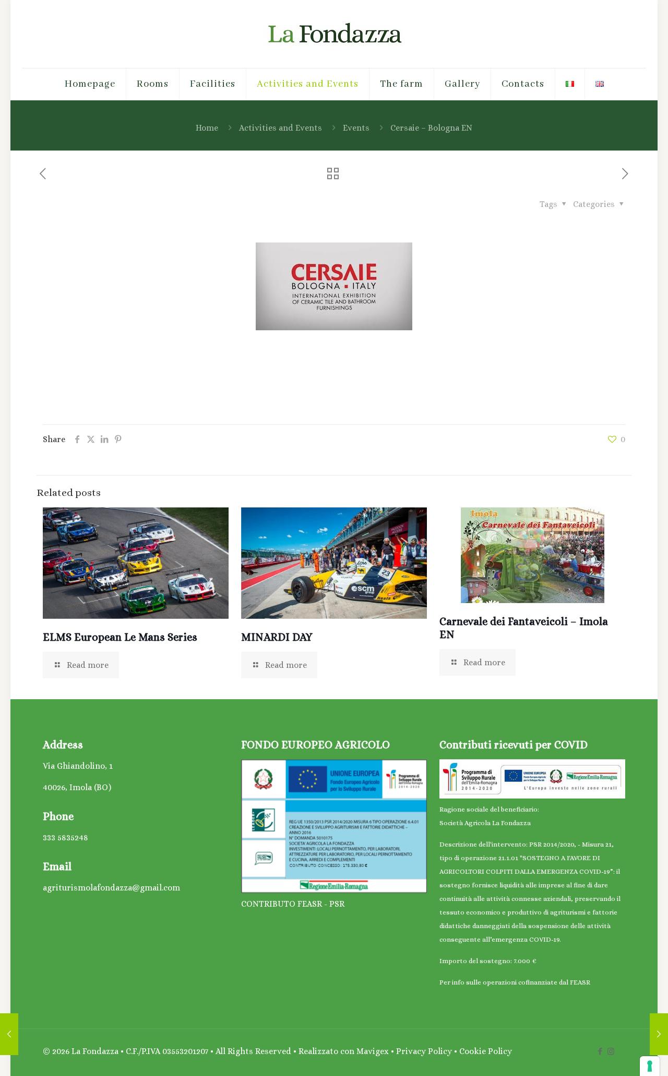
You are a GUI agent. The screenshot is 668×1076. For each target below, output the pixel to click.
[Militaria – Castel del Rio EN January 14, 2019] (659, 1034)
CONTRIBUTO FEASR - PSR (292, 904)
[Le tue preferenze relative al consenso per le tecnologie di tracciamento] (650, 1066)
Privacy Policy (424, 1051)
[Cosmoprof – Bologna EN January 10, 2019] (9, 1034)
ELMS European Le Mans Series (120, 637)
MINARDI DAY (277, 637)
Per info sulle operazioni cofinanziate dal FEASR (514, 982)
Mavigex (373, 1051)
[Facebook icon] (600, 1051)
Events (356, 128)
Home (207, 128)
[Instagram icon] (611, 1051)
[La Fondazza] (334, 34)
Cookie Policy (485, 1051)
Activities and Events (280, 128)
